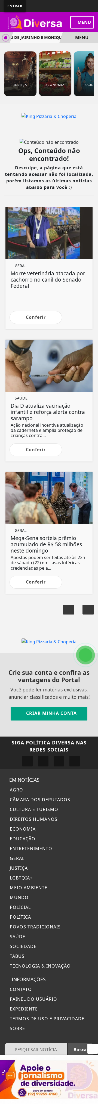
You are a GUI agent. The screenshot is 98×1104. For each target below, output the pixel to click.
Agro (15, 790)
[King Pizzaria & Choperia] (49, 116)
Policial (19, 907)
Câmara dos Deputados (39, 800)
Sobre (16, 1028)
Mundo (18, 897)
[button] (68, 610)
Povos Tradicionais (34, 927)
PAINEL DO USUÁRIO (32, 999)
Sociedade (22, 946)
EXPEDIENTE (23, 1009)
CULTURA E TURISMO (33, 809)
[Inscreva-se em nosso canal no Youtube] (74, 761)
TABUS (16, 956)
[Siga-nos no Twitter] (59, 761)
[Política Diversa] (35, 22)
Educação (21, 839)
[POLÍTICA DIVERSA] (49, 1079)
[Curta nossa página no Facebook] (27, 761)
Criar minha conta (51, 713)
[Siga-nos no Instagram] (43, 761)
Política (19, 917)
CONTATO (20, 989)
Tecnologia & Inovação (39, 966)
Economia (22, 829)
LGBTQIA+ (20, 878)
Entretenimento (30, 849)
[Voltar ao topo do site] (90, 607)
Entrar (14, 6)
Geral (16, 858)
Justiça (18, 868)
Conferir (36, 317)
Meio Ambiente (27, 888)
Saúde (16, 937)
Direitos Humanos (32, 819)
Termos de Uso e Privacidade (46, 1019)
